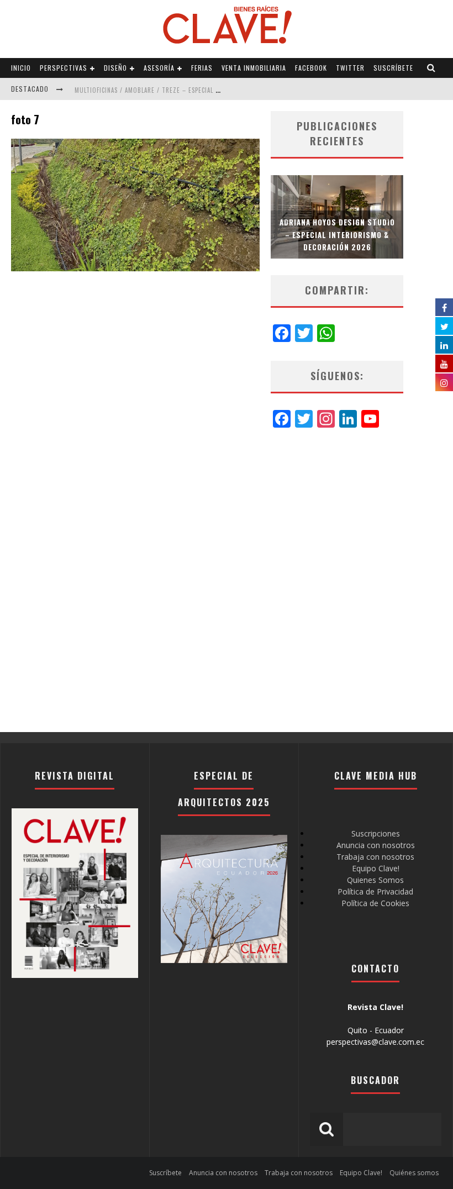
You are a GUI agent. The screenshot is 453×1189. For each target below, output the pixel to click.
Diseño (115, 67)
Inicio (21, 67)
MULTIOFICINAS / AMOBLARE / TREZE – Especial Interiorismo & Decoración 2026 (197, 90)
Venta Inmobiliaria (254, 67)
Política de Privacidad (375, 891)
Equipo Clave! (375, 868)
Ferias (202, 67)
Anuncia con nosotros (375, 845)
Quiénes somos (414, 1172)
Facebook (311, 67)
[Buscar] (431, 68)
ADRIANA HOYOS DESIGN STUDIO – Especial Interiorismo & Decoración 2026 (337, 234)
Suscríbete (393, 67)
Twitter (350, 67)
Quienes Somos (375, 880)
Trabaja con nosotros (375, 856)
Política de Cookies (375, 903)
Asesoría (159, 67)
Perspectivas (63, 67)
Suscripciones (375, 833)
